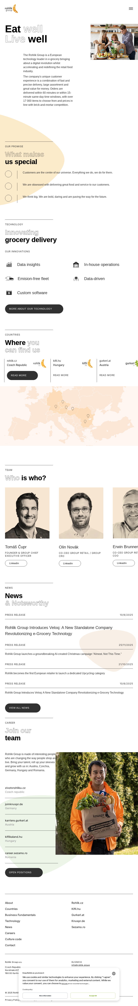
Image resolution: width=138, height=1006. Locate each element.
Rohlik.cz (77, 902)
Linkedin (14, 563)
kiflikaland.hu (54, 839)
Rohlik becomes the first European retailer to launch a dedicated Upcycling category (55, 673)
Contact (10, 945)
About (9, 902)
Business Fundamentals (20, 915)
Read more (19, 375)
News (8, 927)
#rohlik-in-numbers (9, 57)
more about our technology (30, 308)
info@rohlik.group (81, 965)
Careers (10, 933)
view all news (19, 707)
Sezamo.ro (78, 927)
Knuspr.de (78, 921)
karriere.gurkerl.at (54, 822)
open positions (20, 872)
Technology (12, 921)
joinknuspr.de (54, 806)
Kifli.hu (76, 909)
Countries (11, 909)
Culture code (13, 939)
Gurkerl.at (78, 915)
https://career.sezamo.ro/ (54, 855)
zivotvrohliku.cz (54, 790)
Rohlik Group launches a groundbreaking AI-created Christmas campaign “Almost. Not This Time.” (63, 654)
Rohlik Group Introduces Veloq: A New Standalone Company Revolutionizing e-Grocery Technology (64, 692)
